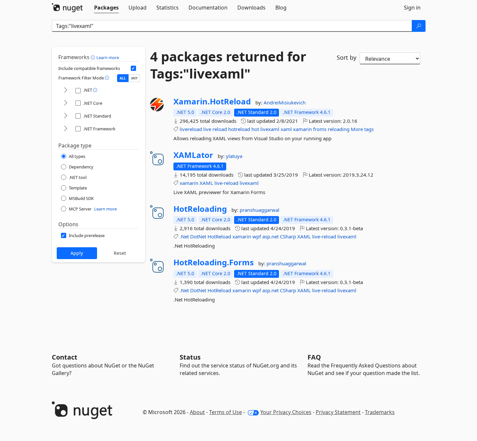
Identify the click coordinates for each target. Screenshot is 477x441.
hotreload (239, 129)
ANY (134, 78)
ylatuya (234, 156)
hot (255, 129)
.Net (184, 236)
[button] (93, 57)
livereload (191, 129)
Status (190, 357)
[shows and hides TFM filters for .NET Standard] (65, 116)
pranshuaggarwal (259, 210)
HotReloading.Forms (213, 262)
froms (320, 129)
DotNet (198, 236)
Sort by (346, 57)
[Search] (419, 26)
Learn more (107, 57)
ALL (123, 78)
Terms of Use (225, 412)
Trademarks (380, 412)
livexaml (269, 129)
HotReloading (200, 208)
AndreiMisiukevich (285, 102)
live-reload (226, 183)
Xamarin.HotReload (212, 101)
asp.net (270, 236)
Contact (64, 357)
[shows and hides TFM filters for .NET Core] (65, 103)
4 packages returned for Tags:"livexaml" (228, 65)
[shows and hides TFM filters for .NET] (65, 90)
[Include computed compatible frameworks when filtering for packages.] (133, 68)
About (197, 412)
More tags (362, 129)
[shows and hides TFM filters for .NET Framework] (65, 128)
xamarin (302, 129)
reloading (338, 129)
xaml (286, 129)
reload (219, 129)
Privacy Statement (338, 412)
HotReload (219, 236)
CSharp (288, 236)
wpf (256, 236)
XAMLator (193, 155)
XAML (206, 183)
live (207, 129)
